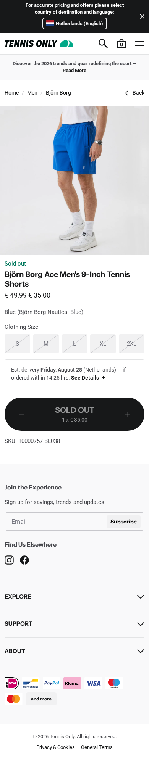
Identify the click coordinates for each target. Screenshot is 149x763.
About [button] (15, 651)
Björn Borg (58, 93)
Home (12, 93)
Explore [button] (18, 596)
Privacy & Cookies (55, 747)
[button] (121, 43)
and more (41, 699)
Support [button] (18, 623)
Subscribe (123, 521)
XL (108, 343)
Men (32, 93)
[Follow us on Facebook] (24, 560)
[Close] (140, 16)
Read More (74, 70)
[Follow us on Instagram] (9, 560)
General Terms (97, 747)
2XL (135, 343)
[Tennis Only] (39, 43)
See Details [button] (85, 378)
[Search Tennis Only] (103, 43)
